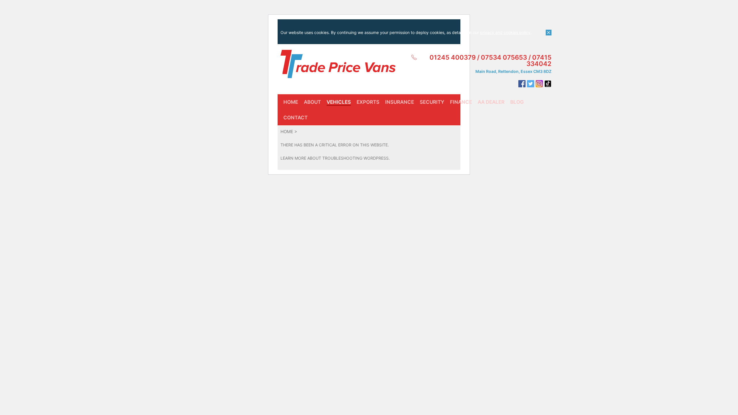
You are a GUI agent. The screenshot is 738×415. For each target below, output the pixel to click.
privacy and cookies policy (505, 32)
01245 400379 (453, 57)
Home (286, 131)
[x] (548, 32)
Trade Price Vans (338, 64)
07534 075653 (504, 57)
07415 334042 (538, 60)
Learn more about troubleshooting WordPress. (335, 158)
